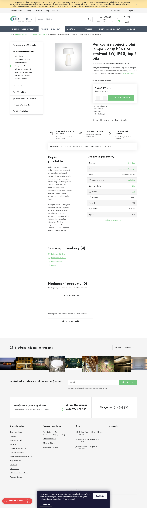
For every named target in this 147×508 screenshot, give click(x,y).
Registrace (131, 11)
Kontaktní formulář (16, 440)
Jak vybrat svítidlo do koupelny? (86, 447)
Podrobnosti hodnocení (122, 63)
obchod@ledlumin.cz (76, 404)
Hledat (90, 19)
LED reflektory (19, 56)
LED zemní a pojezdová (23, 69)
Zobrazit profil (123, 348)
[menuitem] (24, 29)
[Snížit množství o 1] (98, 98)
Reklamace (13, 444)
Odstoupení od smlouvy (18, 448)
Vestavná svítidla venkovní (23, 72)
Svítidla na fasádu (21, 62)
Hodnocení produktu (92, 146)
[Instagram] (121, 407)
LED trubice (21, 92)
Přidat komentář (71, 321)
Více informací (69, 499)
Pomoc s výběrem (16, 477)
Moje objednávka (16, 461)
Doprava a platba (16, 11)
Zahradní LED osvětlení (22, 75)
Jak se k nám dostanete (50, 447)
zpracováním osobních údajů (98, 388)
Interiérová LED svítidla (26, 45)
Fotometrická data (58, 254)
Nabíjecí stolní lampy (23, 66)
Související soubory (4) (72, 146)
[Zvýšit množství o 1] (105, 98)
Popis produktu (55, 146)
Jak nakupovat (14, 469)
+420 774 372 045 (106, 18)
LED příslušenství (23, 105)
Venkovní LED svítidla (25, 51)
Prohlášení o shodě (58, 258)
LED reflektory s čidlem (23, 59)
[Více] (131, 29)
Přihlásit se (128, 382)
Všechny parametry (111, 220)
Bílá (133, 186)
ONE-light (101, 114)
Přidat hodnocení (70, 296)
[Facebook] (116, 407)
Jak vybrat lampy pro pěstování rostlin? (88, 439)
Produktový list (57, 261)
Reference (38, 11)
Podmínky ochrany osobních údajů (21, 456)
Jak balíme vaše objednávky (19, 473)
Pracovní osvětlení (21, 79)
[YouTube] (126, 407)
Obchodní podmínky (17, 452)
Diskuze (106, 146)
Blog (47, 11)
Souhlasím (100, 496)
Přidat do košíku (121, 98)
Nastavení (46, 504)
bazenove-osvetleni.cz (73, 490)
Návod (53, 265)
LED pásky (20, 86)
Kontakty (28, 11)
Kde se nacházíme (49, 443)
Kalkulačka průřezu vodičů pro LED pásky (90, 432)
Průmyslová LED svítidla (26, 98)
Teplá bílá (131, 180)
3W (133, 191)
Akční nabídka (22, 111)
